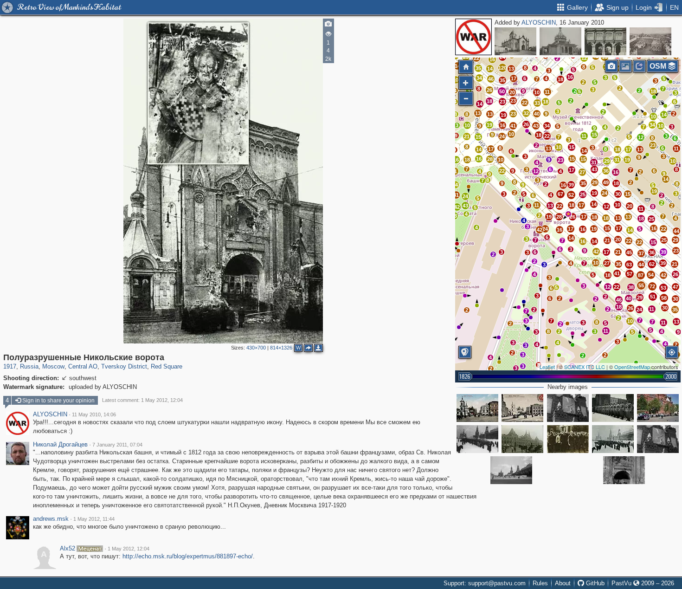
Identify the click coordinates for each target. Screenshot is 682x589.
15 (478, 137)
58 (664, 298)
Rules (540, 583)
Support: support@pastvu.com (485, 583)
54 (651, 275)
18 (560, 79)
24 (502, 136)
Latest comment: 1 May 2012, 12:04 (142, 400)
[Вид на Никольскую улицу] (522, 408)
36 (606, 171)
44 (641, 264)
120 (502, 68)
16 (570, 77)
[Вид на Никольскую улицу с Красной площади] (477, 408)
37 (641, 253)
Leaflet (547, 366)
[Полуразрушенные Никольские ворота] (568, 214)
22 (525, 102)
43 (536, 126)
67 (560, 194)
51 (653, 296)
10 (537, 92)
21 (467, 136)
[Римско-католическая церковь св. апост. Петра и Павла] (515, 41)
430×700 (256, 347)
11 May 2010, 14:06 (94, 414)
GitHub (594, 583)
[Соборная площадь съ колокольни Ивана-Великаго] (650, 41)
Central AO (82, 366)
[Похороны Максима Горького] (568, 439)
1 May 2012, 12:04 (128, 548)
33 (537, 103)
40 (537, 114)
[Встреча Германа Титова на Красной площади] (658, 439)
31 (594, 162)
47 (675, 287)
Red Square (166, 366)
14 (490, 68)
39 (571, 185)
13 (478, 113)
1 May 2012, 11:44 (94, 519)
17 (513, 78)
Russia (29, 366)
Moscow (53, 366)
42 (663, 275)
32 (526, 113)
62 (652, 264)
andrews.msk (51, 519)
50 (502, 91)
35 (502, 80)
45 (629, 252)
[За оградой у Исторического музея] (658, 408)
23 (502, 101)
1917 (9, 366)
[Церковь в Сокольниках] (560, 41)
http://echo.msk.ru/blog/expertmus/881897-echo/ (187, 556)
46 (491, 79)
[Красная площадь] (477, 439)
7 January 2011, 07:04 (117, 444)
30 (618, 194)
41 (513, 126)
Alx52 (67, 548)
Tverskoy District (124, 366)
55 (641, 285)
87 (640, 275)
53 (663, 288)
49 (606, 182)
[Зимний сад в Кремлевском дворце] (605, 41)
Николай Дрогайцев (60, 444)
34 (547, 126)
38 (631, 287)
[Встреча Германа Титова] (568, 408)
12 (584, 58)
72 (652, 286)
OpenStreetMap (632, 366)
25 (582, 194)
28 (490, 159)
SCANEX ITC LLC (584, 366)
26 (489, 90)
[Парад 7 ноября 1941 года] (613, 408)
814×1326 (281, 347)
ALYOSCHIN (538, 22)
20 (512, 92)
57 (629, 274)
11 (547, 92)
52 (571, 195)
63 (629, 264)
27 (582, 172)
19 (489, 125)
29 (595, 182)
